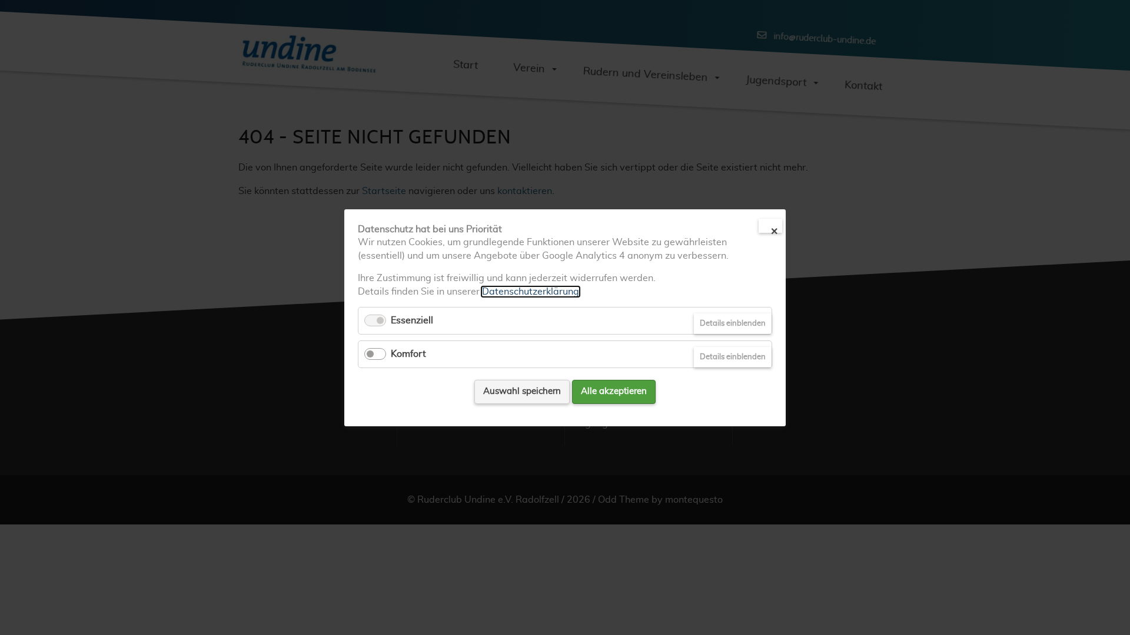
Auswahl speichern (522, 391)
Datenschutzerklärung (530, 291)
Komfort (408, 354)
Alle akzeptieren (614, 391)
